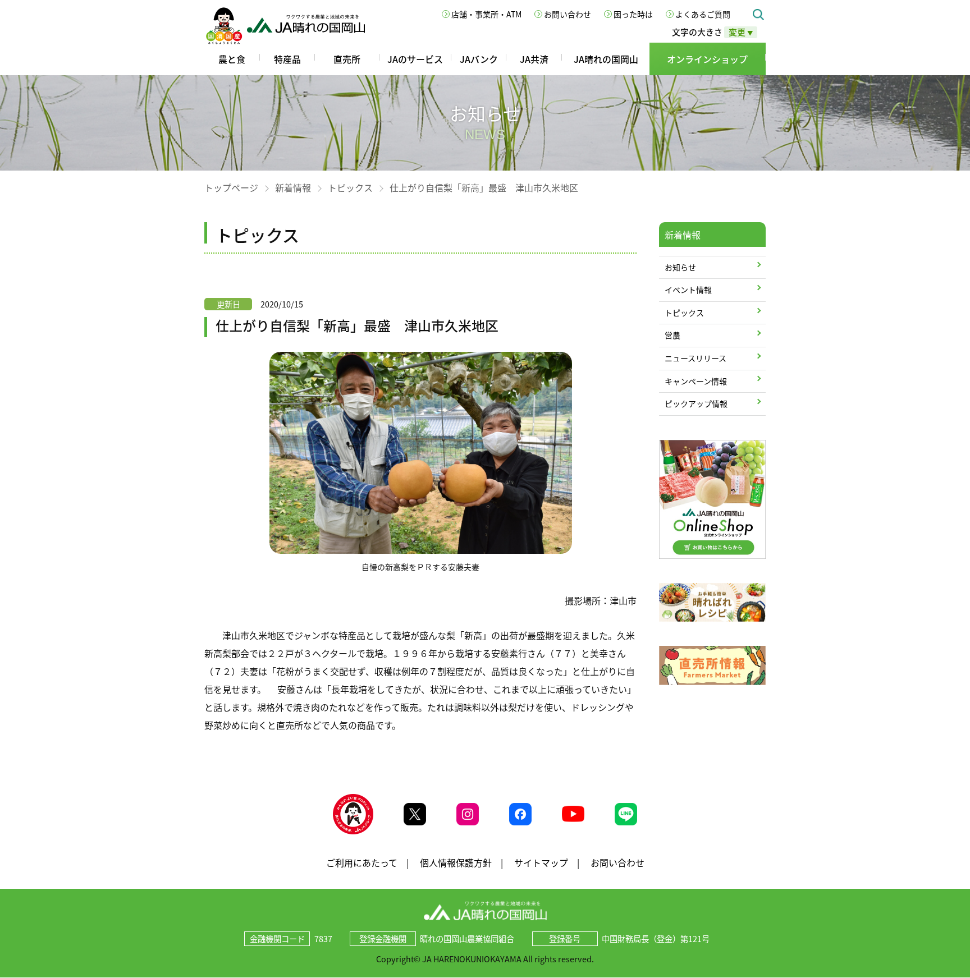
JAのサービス (415, 59)
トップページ (231, 187)
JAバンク (479, 59)
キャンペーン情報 (696, 381)
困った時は (633, 14)
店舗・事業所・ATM (486, 14)
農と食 (231, 59)
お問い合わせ (567, 14)
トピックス (350, 187)
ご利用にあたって (361, 862)
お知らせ (680, 267)
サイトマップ (541, 862)
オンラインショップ (707, 59)
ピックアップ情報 (696, 403)
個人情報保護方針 (456, 862)
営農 (672, 335)
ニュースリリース (695, 358)
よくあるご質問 (702, 14)
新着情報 (293, 187)
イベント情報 (688, 289)
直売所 (346, 59)
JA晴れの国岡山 (606, 59)
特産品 (287, 59)
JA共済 (534, 59)
